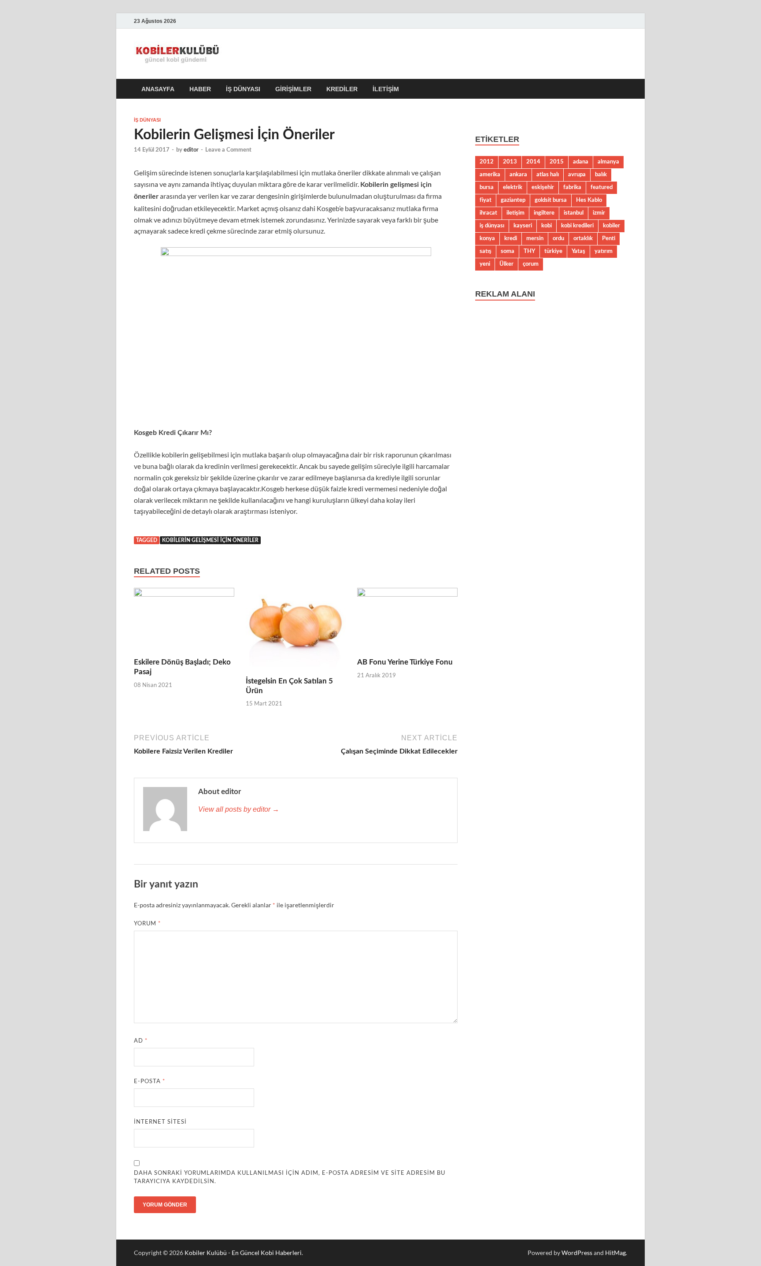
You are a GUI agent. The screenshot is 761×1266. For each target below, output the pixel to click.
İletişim (386, 89)
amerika (490, 174)
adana (580, 162)
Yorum (147, 923)
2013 (510, 162)
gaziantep (513, 200)
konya (487, 238)
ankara (518, 174)
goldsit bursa (551, 200)
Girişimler (293, 89)
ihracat (488, 213)
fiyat (485, 200)
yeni (485, 264)
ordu (558, 238)
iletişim (515, 213)
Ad (141, 1040)
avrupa (577, 174)
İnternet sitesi (160, 1121)
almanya (608, 162)
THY (529, 251)
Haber (200, 89)
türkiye (553, 251)
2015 (557, 162)
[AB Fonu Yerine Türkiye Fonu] (407, 621)
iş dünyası (492, 226)
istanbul (574, 213)
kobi (546, 226)
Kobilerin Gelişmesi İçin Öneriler (210, 540)
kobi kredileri (577, 226)
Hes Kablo (589, 200)
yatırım (604, 251)
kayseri (522, 226)
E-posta (149, 1080)
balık (601, 174)
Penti (608, 238)
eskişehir (543, 187)
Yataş (578, 251)
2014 (533, 162)
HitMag (615, 1252)
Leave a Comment (228, 150)
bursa (487, 187)
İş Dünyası (243, 89)
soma (507, 251)
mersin (534, 238)
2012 (487, 162)
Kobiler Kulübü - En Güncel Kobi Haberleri (243, 1252)
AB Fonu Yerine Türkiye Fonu (405, 662)
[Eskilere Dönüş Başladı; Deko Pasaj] (184, 621)
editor (191, 150)
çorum (531, 264)
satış (485, 251)
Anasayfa (157, 89)
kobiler (611, 226)
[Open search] (622, 89)
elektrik (512, 187)
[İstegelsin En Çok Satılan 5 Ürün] (296, 631)
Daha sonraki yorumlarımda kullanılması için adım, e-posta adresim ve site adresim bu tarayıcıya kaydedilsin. (289, 1177)
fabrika (572, 187)
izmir (599, 213)
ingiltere (544, 213)
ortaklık (583, 238)
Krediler (342, 89)
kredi (510, 238)
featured (602, 187)
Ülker (506, 264)
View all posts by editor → (238, 809)
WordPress (577, 1252)
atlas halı (547, 174)
